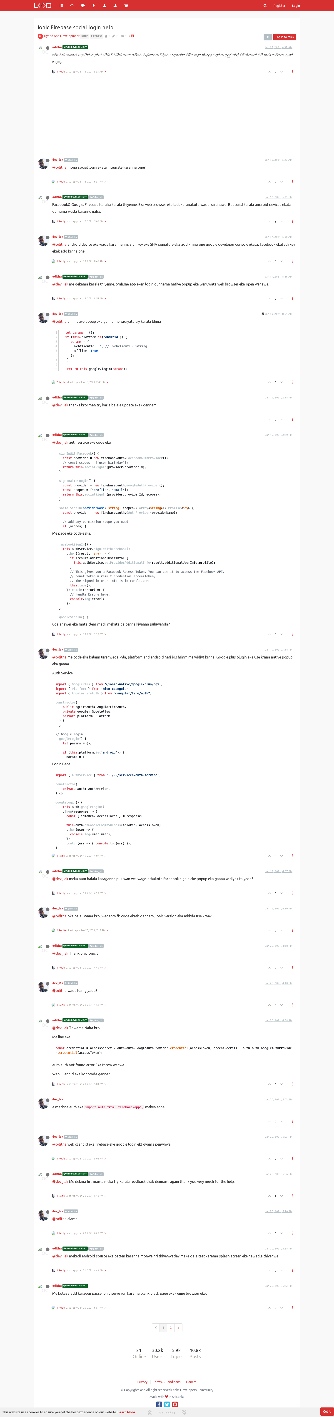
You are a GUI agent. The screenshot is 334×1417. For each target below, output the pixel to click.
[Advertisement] (164, 114)
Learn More (126, 1412)
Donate (191, 1382)
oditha (57, 47)
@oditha (72, 160)
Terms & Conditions (167, 1382)
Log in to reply (285, 36)
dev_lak (57, 159)
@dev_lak (97, 197)
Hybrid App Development (62, 36)
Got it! (327, 1411)
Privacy (142, 1382)
